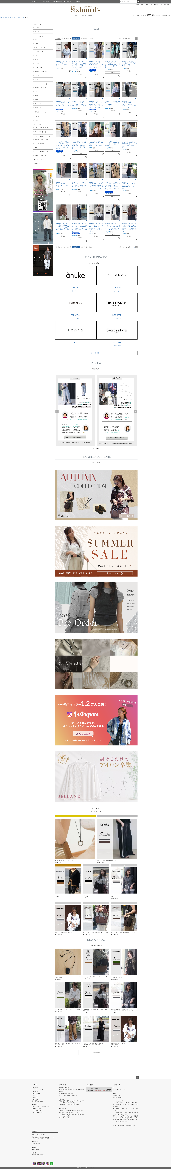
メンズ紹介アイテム (40, 143)
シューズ (37, 75)
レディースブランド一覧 (18, 17)
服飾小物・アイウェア (41, 112)
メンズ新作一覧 (39, 51)
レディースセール (39, 36)
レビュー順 (68, 38)
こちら (67, 1095)
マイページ (69, 1)
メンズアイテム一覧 (39, 47)
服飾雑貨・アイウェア (41, 71)
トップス (37, 27)
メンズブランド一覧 (40, 132)
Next (135, 411)
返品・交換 (90, 1085)
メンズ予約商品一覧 (40, 155)
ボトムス (37, 32)
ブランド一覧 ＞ (96, 353)
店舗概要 (34, 1131)
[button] (132, 38)
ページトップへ (137, 1077)
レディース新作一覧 (40, 87)
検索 (138, 1)
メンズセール (37, 24)
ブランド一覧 (8, 17)
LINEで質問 (149, 4)
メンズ (35, 1)
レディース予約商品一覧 (41, 151)
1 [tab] (93, 448)
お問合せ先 (117, 1085)
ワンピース (38, 104)
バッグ (36, 80)
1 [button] (134, 38)
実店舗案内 (167, 4)
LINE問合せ (58, 1)
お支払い (34, 1085)
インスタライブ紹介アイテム (42, 136)
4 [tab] (97, 448)
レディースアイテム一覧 (40, 84)
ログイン (143, 4)
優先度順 (91, 38)
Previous (57, 411)
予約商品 (36, 147)
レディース (47, 1)
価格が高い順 (84, 38)
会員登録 (136, 4)
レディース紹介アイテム (41, 139)
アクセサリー (38, 67)
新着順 (63, 38)
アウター (37, 63)
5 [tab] (98, 448)
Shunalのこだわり (158, 4)
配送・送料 (62, 1085)
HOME (2, 17)
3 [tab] (96, 448)
